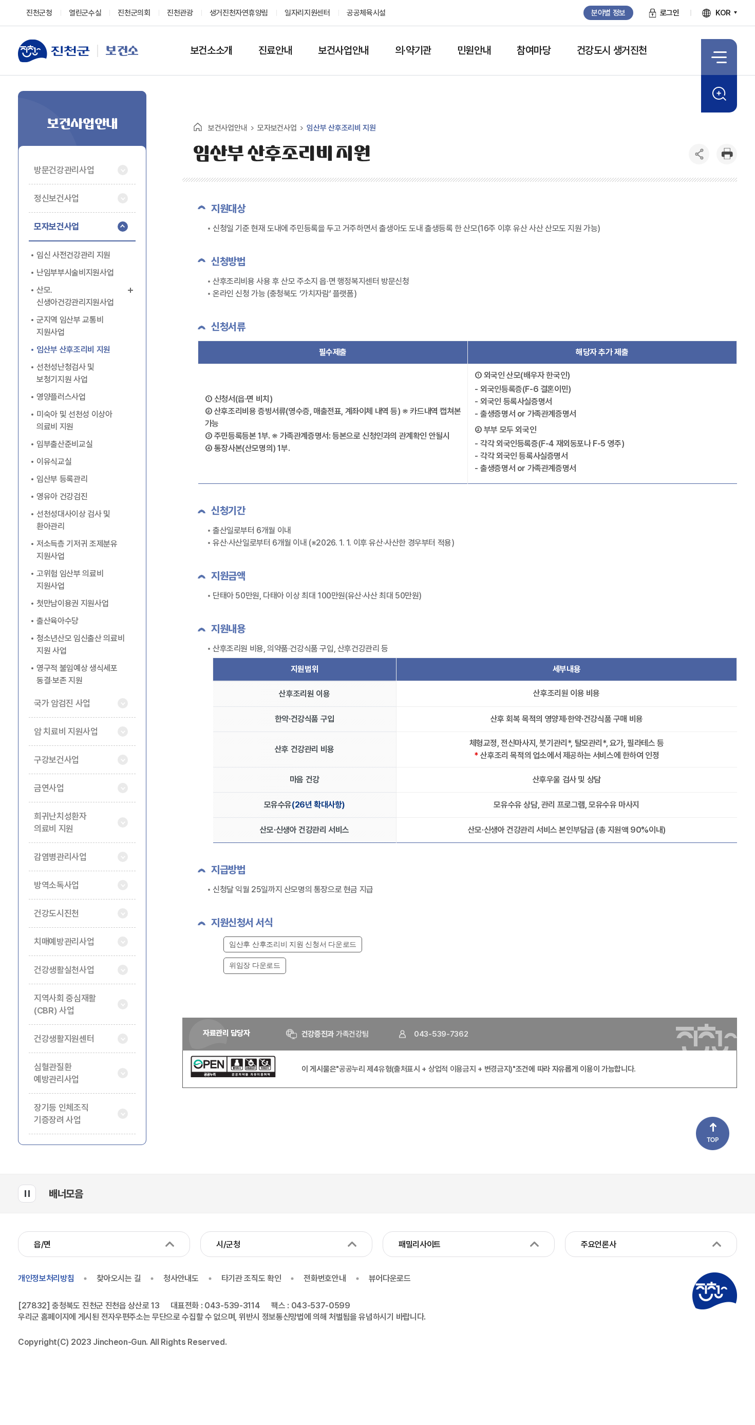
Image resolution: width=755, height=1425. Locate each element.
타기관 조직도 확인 (251, 1278)
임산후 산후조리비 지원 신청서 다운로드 (292, 944)
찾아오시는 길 (119, 1278)
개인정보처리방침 (46, 1278)
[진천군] (58, 51)
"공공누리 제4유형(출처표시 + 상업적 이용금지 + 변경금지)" (426, 1069)
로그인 (670, 12)
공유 (699, 154)
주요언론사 (598, 1244)
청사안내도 (180, 1278)
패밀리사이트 (420, 1244)
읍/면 (42, 1244)
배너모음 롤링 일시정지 (27, 1194)
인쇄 (726, 154)
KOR (723, 12)
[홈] (198, 127)
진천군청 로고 (714, 1290)
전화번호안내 (325, 1278)
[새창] (233, 1074)
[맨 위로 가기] (712, 1133)
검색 (719, 94)
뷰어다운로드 (390, 1278)
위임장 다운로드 (254, 965)
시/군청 (228, 1244)
